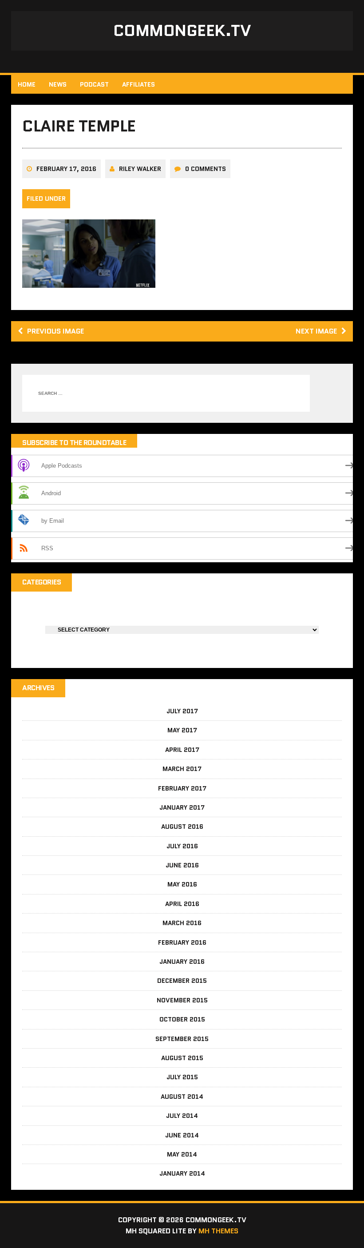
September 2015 (182, 1038)
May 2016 (182, 884)
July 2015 (182, 1077)
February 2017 (182, 788)
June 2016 (182, 865)
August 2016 (182, 826)
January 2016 (182, 961)
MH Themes (218, 1231)
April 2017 (182, 749)
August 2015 (182, 1057)
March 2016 (182, 922)
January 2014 (182, 1173)
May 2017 (182, 730)
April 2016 (182, 903)
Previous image (55, 331)
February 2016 (182, 942)
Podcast (94, 84)
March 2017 (182, 768)
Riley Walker (140, 168)
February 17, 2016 (66, 168)
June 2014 (182, 1135)
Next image (316, 331)
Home (27, 84)
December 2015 (182, 980)
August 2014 (182, 1096)
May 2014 (182, 1154)
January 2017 (182, 807)
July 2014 (182, 1115)
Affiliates (138, 84)
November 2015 (182, 1000)
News (58, 84)
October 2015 (182, 1019)
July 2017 (182, 711)
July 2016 (182, 846)
